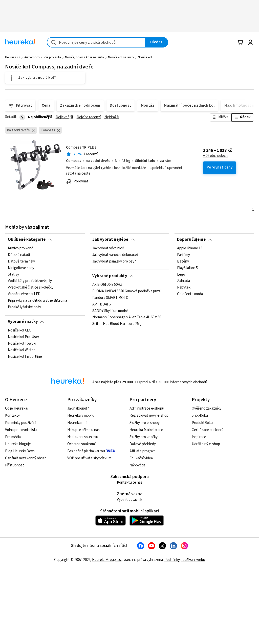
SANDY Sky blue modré (110, 310)
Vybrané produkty (109, 276)
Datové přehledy (143, 444)
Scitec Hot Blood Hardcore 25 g (117, 323)
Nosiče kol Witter (21, 350)
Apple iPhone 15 (189, 248)
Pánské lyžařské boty (24, 307)
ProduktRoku (202, 422)
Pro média (13, 437)
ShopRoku (200, 415)
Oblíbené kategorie (27, 239)
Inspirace (199, 437)
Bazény (183, 261)
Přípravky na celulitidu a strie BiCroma (37, 300)
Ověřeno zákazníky (206, 408)
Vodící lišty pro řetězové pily (30, 280)
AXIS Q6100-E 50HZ (107, 284)
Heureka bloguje (18, 444)
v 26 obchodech (215, 155)
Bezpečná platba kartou (86, 451)
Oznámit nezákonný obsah (26, 458)
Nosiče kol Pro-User (23, 337)
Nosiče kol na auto (121, 57)
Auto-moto (32, 57)
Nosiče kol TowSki (22, 343)
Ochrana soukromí (81, 444)
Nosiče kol (145, 57)
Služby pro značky (144, 437)
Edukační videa (141, 458)
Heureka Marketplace (146, 430)
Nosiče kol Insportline (25, 356)
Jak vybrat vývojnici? (108, 248)
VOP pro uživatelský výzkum (89, 458)
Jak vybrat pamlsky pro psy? (114, 261)
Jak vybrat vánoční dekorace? (115, 254)
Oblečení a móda (190, 294)
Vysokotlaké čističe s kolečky (30, 287)
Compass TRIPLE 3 (81, 147)
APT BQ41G (101, 304)
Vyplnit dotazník (129, 499)
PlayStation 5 (187, 268)
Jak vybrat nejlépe (110, 239)
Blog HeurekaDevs (20, 451)
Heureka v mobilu (80, 415)
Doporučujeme (191, 239)
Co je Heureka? (17, 408)
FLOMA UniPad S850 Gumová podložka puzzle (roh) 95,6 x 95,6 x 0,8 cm (129, 291)
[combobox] (96, 42)
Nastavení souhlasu (82, 437)
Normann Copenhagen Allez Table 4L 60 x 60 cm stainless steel (129, 317)
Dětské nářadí (19, 254)
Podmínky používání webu (184, 559)
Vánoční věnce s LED (24, 294)
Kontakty (12, 415)
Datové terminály (21, 261)
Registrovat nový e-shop (149, 415)
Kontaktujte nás (129, 482)
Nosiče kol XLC (19, 330)
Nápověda (137, 465)
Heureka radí (77, 422)
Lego (181, 274)
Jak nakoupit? (78, 408)
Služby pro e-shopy (145, 422)
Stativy (13, 274)
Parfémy (183, 254)
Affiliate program (143, 451)
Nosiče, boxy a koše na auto (84, 57)
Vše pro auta (52, 57)
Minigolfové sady (21, 268)
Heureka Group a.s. (107, 559)
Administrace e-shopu (147, 408)
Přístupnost (14, 465)
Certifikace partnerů (208, 430)
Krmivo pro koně (20, 248)
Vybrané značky (23, 322)
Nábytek (183, 287)
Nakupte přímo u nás (83, 430)
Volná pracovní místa (21, 430)
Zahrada (183, 280)
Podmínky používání (20, 422)
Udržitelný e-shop (206, 444)
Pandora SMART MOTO (110, 297)
